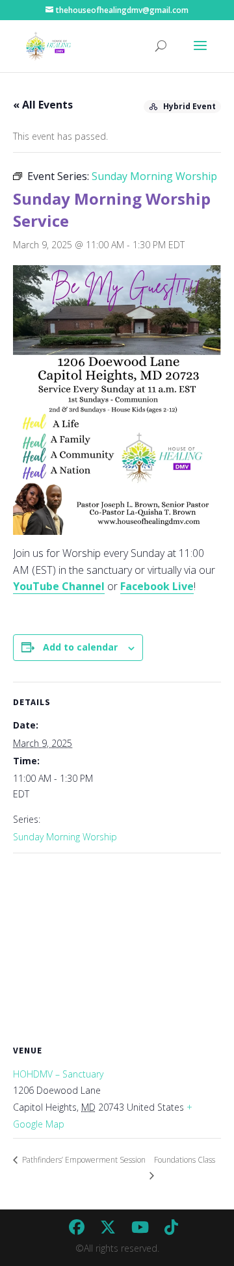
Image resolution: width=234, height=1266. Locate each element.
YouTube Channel (59, 586)
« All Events (43, 104)
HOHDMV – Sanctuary (58, 1074)
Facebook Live (157, 586)
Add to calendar (80, 647)
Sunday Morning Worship (65, 837)
